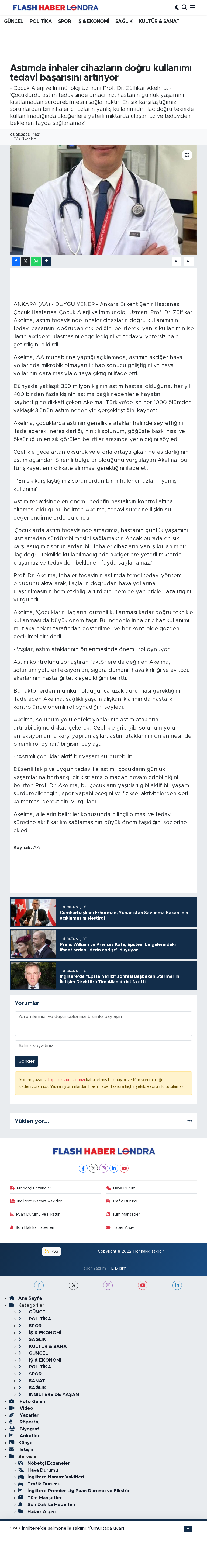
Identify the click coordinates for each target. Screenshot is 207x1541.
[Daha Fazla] (46, 261)
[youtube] (142, 1285)
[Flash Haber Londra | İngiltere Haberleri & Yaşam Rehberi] (55, 7)
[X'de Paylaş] (25, 261)
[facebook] (39, 1285)
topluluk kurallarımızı (67, 1080)
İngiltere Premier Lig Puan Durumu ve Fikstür (78, 1490)
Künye (25, 1442)
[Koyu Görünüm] (177, 7)
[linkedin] (177, 1285)
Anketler (29, 1435)
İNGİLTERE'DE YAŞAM (53, 1394)
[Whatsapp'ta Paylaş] (36, 261)
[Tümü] (189, 1121)
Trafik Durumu (125, 1201)
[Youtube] (124, 1168)
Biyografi (29, 1429)
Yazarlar (28, 1415)
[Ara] (184, 7)
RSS (54, 1251)
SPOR (64, 21)
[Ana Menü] (192, 7)
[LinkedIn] (113, 1168)
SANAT (36, 1380)
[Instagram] (103, 1168)
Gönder (26, 1061)
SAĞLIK (123, 21)
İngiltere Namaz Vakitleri (40, 1201)
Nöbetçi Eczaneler (34, 1188)
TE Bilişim (117, 1268)
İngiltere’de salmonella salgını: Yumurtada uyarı (73, 1528)
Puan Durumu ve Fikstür (38, 1214)
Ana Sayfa (30, 1298)
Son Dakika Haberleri (35, 1228)
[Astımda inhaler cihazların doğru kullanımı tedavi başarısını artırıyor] (103, 200)
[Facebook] (83, 1168)
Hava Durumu (125, 1188)
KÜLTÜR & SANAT (159, 21)
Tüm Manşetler (126, 1214)
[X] (93, 1168)
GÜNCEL (13, 21)
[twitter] (73, 1285)
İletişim (26, 1449)
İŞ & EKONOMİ (93, 21)
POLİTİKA (41, 21)
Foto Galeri (31, 1401)
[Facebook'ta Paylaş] (16, 261)
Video (25, 1408)
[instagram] (108, 1285)
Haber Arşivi (124, 1228)
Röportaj (28, 1422)
